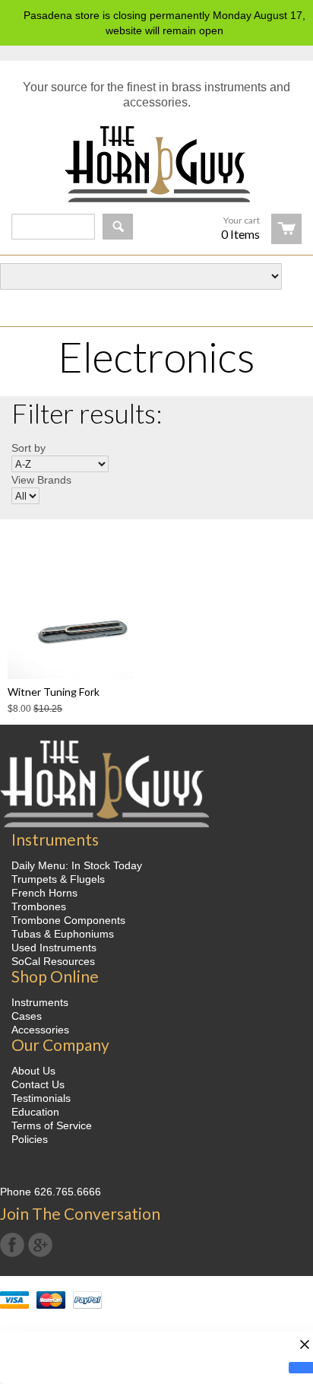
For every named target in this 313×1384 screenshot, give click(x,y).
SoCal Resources (53, 961)
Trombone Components (68, 920)
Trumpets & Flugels (58, 879)
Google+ (40, 1245)
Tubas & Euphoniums (62, 934)
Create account (184, 304)
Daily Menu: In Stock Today (76, 865)
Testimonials (41, 1098)
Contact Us (38, 1084)
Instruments (39, 1002)
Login (281, 304)
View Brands (41, 480)
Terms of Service (51, 1125)
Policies (29, 1139)
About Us (33, 1071)
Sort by (28, 448)
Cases (26, 1016)
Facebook (12, 1245)
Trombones (38, 906)
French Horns (44, 893)
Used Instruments (53, 947)
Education (35, 1112)
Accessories (40, 1030)
